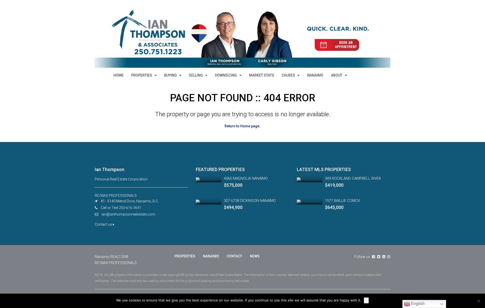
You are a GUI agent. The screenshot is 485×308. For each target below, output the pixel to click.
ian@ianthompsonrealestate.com (128, 214)
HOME (118, 75)
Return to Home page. (242, 126)
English (417, 303)
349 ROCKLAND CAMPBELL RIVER (353, 178)
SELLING (196, 75)
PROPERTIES (141, 75)
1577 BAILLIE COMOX (342, 200)
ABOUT (336, 75)
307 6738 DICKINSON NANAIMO (250, 200)
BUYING (170, 75)
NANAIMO (315, 75)
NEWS (255, 256)
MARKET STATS (261, 75)
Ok (366, 300)
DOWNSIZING (226, 75)
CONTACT (234, 256)
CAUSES (288, 75)
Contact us (104, 224)
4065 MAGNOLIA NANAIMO (246, 178)
